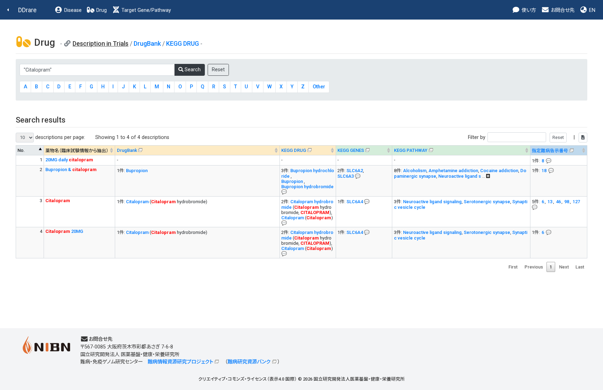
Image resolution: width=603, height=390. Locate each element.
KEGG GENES (350, 150)
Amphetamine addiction (453, 170)
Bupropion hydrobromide (307, 186)
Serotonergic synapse (487, 201)
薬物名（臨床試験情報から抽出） (77, 150)
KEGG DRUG (182, 43)
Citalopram (137, 201)
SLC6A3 (345, 176)
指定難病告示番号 (550, 150)
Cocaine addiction (499, 170)
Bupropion (137, 170)
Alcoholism (414, 170)
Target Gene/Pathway (145, 10)
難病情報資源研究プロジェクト (180, 362)
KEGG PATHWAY (410, 150)
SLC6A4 (355, 201)
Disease (72, 10)
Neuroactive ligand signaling (432, 201)
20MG (64, 231)
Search (192, 70)
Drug (101, 10)
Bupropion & (71, 169)
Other (319, 87)
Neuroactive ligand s (459, 176)
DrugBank (147, 43)
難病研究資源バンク (249, 362)
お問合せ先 (561, 10)
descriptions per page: (59, 137)
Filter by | (522, 137)
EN (591, 10)
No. (21, 150)
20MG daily (69, 159)
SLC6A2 (355, 170)
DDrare (27, 10)
